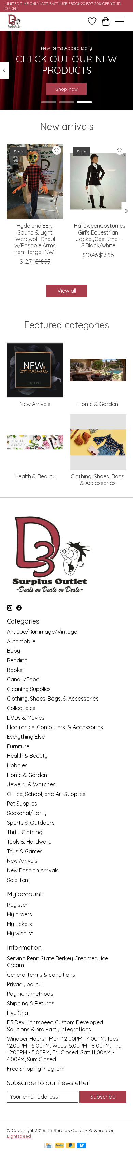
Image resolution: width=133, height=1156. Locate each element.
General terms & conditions (41, 974)
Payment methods (30, 993)
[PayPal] (59, 1146)
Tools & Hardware (29, 841)
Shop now (67, 89)
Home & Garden (98, 404)
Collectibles (21, 708)
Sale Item (18, 879)
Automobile (21, 641)
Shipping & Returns (30, 1003)
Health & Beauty (35, 476)
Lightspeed (19, 1136)
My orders (19, 914)
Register (17, 904)
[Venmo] (81, 1146)
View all (66, 290)
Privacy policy (24, 984)
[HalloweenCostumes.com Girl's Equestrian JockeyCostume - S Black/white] (98, 181)
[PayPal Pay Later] (70, 1146)
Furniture (18, 746)
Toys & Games (25, 851)
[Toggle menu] (119, 21)
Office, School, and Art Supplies (46, 794)
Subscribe (102, 1096)
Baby (13, 650)
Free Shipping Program (35, 1068)
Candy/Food (23, 679)
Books (15, 669)
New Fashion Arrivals (33, 870)
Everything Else (26, 736)
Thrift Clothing (24, 832)
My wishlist (20, 933)
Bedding (17, 660)
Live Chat (18, 1012)
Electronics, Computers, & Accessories (55, 727)
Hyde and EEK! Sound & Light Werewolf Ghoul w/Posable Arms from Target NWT (35, 238)
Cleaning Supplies (29, 689)
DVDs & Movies (25, 717)
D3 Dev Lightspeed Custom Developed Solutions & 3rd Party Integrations (55, 1026)
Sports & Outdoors (31, 822)
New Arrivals (35, 404)
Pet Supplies (22, 803)
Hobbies (17, 765)
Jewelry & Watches (31, 784)
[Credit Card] (48, 1146)
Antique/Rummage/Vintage (42, 631)
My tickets (19, 923)
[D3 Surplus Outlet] (14, 21)
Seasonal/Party (26, 813)
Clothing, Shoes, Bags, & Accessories (98, 479)
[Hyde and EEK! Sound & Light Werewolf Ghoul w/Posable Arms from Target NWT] (35, 181)
